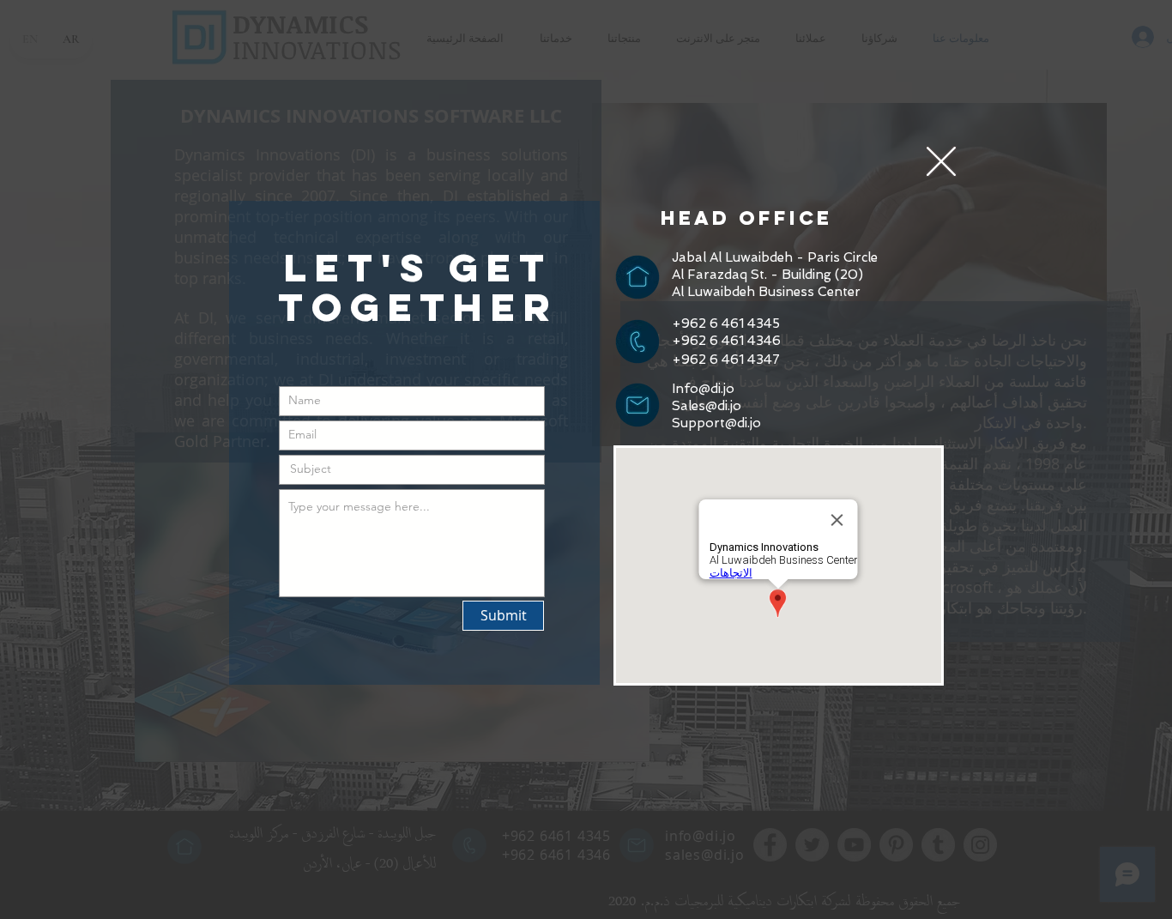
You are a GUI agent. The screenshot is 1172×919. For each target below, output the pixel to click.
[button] (941, 161)
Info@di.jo (703, 388)
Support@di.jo (716, 423)
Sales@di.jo (706, 406)
